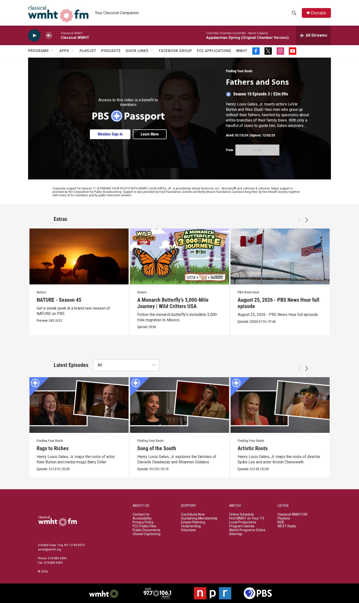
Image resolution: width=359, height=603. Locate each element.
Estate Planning (193, 522)
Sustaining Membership (199, 518)
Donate (318, 12)
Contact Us (141, 514)
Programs (38, 51)
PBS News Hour (248, 292)
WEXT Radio (286, 526)
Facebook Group (175, 51)
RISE (281, 522)
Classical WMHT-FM (292, 514)
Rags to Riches (53, 448)
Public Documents (146, 530)
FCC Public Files (144, 526)
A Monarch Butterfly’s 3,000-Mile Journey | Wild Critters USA (173, 303)
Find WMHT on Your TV (246, 518)
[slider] (56, 35)
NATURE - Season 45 (59, 300)
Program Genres (241, 526)
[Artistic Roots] (280, 405)
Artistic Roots (253, 448)
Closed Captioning (146, 534)
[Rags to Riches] (79, 405)
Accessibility (142, 518)
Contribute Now (193, 514)
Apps (64, 51)
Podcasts (111, 51)
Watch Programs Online (247, 530)
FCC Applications (214, 51)
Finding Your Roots (239, 71)
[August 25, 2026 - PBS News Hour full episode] (280, 256)
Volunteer (188, 530)
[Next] (306, 220)
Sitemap (235, 534)
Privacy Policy (143, 522)
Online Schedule (241, 514)
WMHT (241, 51)
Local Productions (242, 522)
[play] (34, 35)
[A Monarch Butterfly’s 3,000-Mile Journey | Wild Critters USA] (179, 256)
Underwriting (191, 526)
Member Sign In (110, 134)
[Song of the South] (179, 405)
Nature (41, 292)
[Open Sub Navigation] (52, 51)
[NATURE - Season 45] (79, 256)
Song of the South (156, 448)
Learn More (150, 134)
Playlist (88, 51)
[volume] (49, 35)
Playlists (283, 518)
